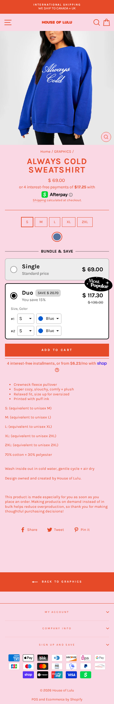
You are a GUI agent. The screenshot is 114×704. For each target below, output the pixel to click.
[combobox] (48, 319)
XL (69, 222)
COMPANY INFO (56, 628)
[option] (57, 7)
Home (45, 151)
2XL (85, 222)
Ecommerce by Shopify (64, 699)
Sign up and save (57, 644)
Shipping (39, 200)
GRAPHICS (62, 151)
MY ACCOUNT (57, 611)
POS (35, 699)
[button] (57, 269)
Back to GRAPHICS (61, 582)
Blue (57, 236)
